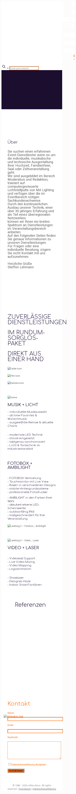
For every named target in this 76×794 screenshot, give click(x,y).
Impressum (25, 789)
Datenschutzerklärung (44, 789)
